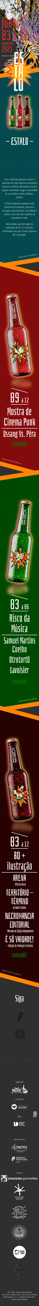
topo (35, 1114)
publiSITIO (16, 1297)
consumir (19, 443)
